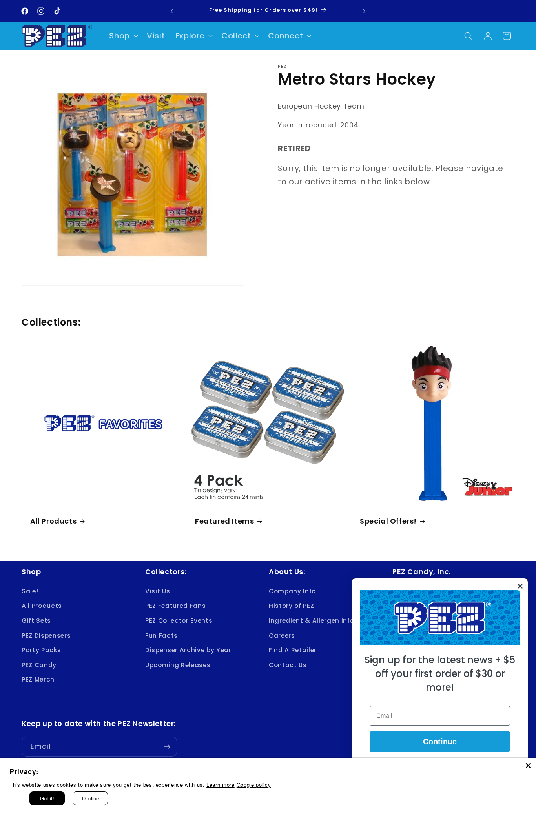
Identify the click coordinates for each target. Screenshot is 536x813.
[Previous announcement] (171, 11)
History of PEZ (291, 606)
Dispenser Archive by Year (188, 650)
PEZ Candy (39, 664)
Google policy (254, 784)
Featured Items (224, 520)
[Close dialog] (520, 586)
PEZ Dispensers (46, 635)
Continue (440, 741)
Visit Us (157, 591)
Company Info (292, 591)
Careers (282, 635)
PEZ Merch (38, 679)
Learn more (220, 784)
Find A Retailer (293, 650)
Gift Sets (36, 620)
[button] (123, 36)
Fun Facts (161, 635)
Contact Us (288, 664)
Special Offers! (388, 520)
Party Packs (41, 650)
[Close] (528, 765)
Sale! (30, 591)
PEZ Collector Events (178, 620)
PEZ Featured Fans (175, 606)
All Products (53, 520)
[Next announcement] (364, 11)
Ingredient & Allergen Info (311, 620)
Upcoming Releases (177, 664)
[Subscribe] (167, 747)
